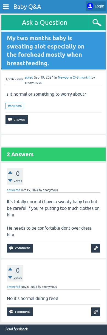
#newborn (15, 106)
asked (29, 77)
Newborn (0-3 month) (74, 77)
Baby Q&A (27, 6)
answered (13, 190)
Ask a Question (44, 22)
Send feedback (16, 329)
